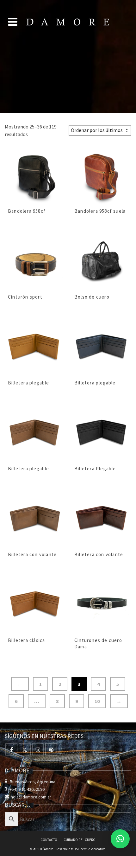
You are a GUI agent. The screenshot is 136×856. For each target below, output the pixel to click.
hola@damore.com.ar (31, 797)
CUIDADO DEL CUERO (80, 840)
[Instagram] (38, 749)
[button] (120, 838)
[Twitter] (25, 749)
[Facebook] (11, 749)
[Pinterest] (51, 749)
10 (97, 701)
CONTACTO (48, 840)
